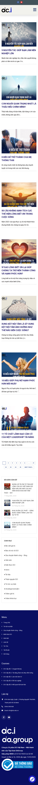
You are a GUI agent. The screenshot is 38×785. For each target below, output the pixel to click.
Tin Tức (5, 646)
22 (6, 467)
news (7, 570)
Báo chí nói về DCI (12, 551)
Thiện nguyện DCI (11, 579)
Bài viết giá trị (10, 546)
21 (33, 463)
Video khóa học (11, 598)
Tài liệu (7, 575)
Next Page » (29, 467)
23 (11, 467)
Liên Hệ (5, 642)
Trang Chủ (6, 622)
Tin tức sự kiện (10, 584)
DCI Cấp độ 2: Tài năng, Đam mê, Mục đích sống (18, 673)
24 (15, 467)
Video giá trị (9, 594)
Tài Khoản (6, 650)
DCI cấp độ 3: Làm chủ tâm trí (12, 677)
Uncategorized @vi (12, 589)
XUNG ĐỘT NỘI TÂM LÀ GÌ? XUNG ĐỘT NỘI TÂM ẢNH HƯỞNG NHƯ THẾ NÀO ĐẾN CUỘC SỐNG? (18, 327)
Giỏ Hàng (6, 654)
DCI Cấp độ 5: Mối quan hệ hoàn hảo (14, 684)
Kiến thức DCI (10, 565)
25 (20, 467)
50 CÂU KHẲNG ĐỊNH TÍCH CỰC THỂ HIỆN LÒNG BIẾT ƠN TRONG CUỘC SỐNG (17, 213)
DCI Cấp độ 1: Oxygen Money (12, 669)
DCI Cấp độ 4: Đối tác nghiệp (12, 680)
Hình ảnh (8, 560)
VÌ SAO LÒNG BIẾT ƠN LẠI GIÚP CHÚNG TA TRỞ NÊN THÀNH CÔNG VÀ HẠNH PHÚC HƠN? (18, 270)
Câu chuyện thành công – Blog (16, 555)
